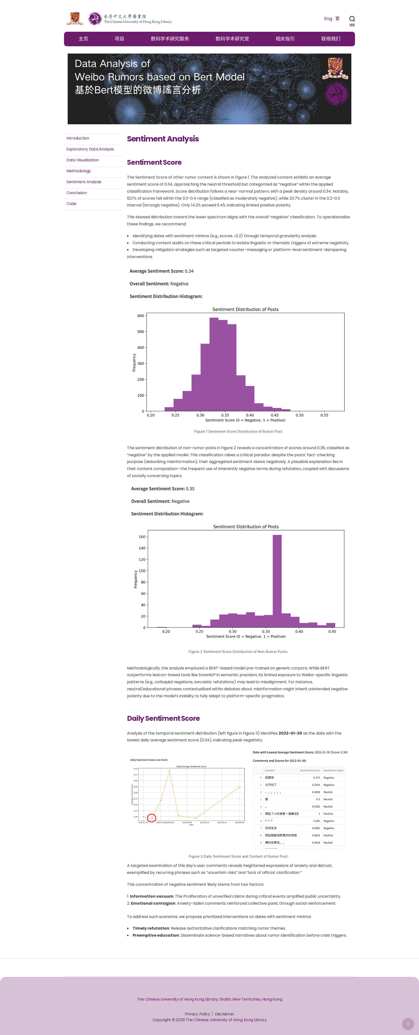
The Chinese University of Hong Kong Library (226, 1020)
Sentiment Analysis (83, 182)
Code (71, 203)
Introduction (77, 138)
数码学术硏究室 (232, 38)
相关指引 (285, 38)
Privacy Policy (197, 1014)
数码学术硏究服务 (170, 38)
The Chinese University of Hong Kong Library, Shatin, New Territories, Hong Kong (209, 999)
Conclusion (76, 193)
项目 (119, 38)
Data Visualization (82, 160)
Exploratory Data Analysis (90, 149)
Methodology (78, 171)
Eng (328, 19)
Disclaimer (224, 1014)
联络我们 (330, 38)
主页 (83, 38)
